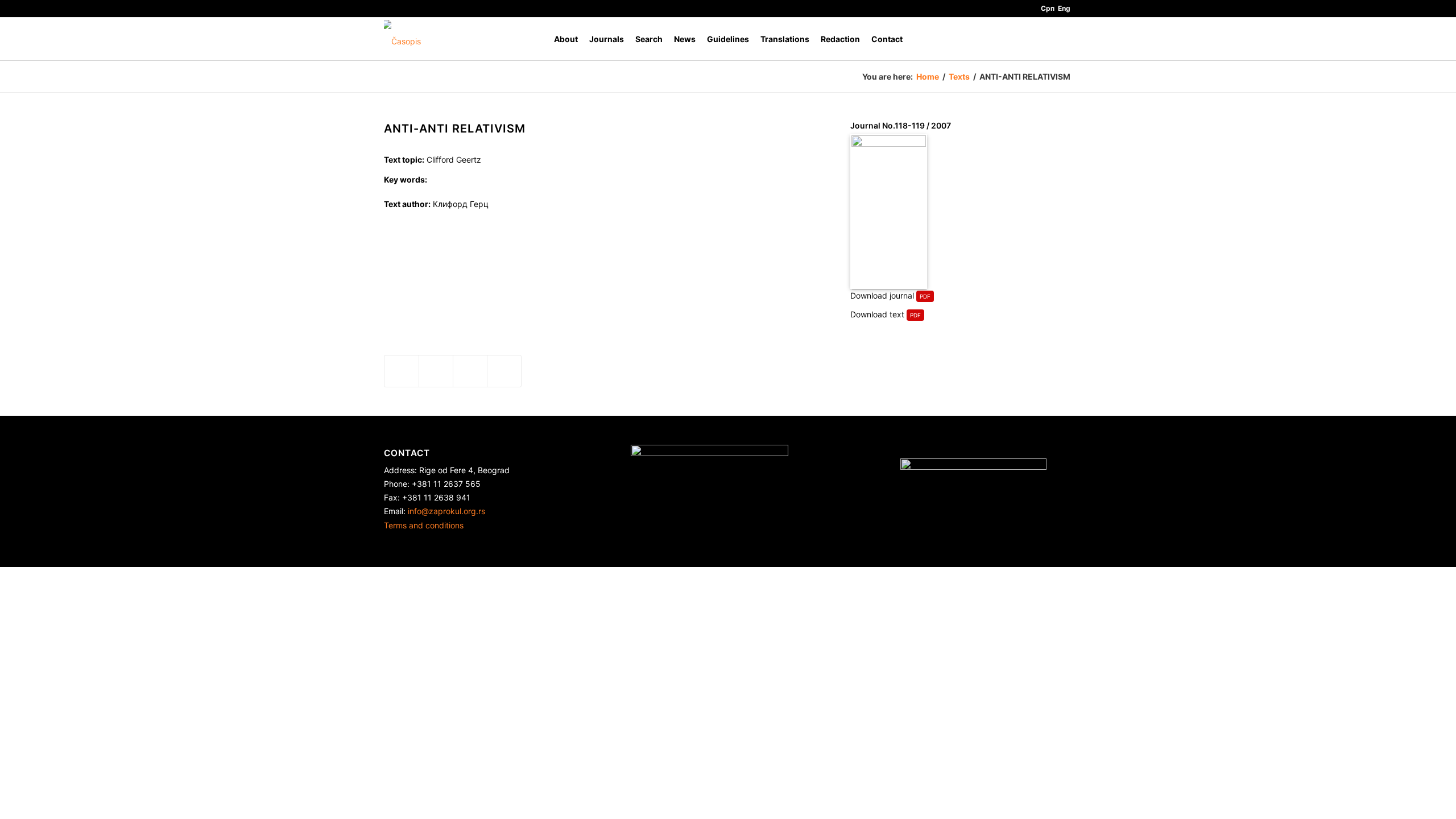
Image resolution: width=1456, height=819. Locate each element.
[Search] (1061, 39)
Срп (1047, 8)
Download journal (882, 295)
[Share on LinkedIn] (470, 370)
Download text (877, 314)
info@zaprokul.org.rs (446, 511)
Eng (1064, 8)
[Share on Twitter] (436, 370)
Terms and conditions (424, 525)
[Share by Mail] (504, 370)
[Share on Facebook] (401, 370)
